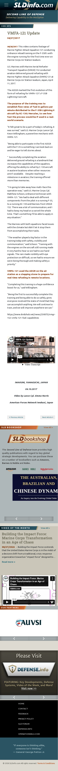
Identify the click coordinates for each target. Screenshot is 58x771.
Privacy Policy (26, 719)
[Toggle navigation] (6, 5)
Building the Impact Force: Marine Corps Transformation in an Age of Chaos (27, 538)
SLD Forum (24, 724)
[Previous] (16, 519)
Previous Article (17, 417)
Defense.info (25, 729)
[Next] (41, 519)
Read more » (8, 562)
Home (21, 703)
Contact (23, 708)
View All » (48, 427)
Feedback (23, 714)
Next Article (47, 417)
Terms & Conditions (46, 763)
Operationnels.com (29, 734)
